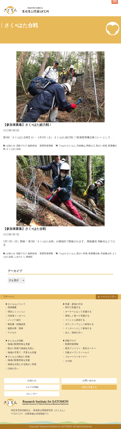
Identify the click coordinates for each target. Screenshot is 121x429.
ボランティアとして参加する (79, 324)
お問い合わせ (89, 380)
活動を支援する (89, 387)
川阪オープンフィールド (77, 352)
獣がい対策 (101, 145)
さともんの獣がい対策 (19, 356)
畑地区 (29, 256)
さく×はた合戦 (13, 149)
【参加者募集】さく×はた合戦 (24, 229)
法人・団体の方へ (74, 332)
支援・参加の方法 (74, 304)
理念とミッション (16, 311)
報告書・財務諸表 (16, 324)
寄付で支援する (73, 307)
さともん (71, 145)
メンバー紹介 (14, 320)
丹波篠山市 (106, 253)
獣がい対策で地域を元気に (21, 348)
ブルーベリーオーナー (76, 356)
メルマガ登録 (31, 387)
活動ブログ (21, 145)
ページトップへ (108, 296)
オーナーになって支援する (78, 311)
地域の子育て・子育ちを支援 (22, 352)
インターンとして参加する (78, 328)
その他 (68, 361)
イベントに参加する (75, 320)
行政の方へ (13, 368)
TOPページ (8, 296)
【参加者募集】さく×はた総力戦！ (27, 125)
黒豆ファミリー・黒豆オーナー (80, 348)
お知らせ (10, 145)
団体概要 (12, 307)
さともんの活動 (15, 340)
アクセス (12, 332)
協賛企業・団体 (15, 328)
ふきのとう (19, 256)
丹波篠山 (81, 145)
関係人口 (90, 145)
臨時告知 (32, 145)
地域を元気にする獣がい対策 (22, 364)
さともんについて (16, 304)
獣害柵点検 (94, 253)
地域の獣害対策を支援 (19, 344)
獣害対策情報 (46, 145)
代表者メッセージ (16, 315)
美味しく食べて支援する (77, 315)
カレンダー (31, 393)
